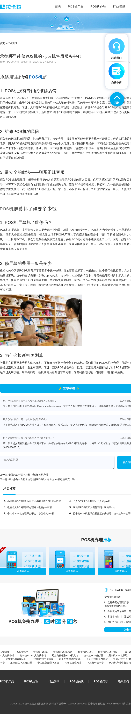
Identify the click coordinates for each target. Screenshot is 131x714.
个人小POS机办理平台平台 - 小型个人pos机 (30, 513)
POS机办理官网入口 (15, 659)
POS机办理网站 (72, 662)
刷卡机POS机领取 (118, 655)
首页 (2, 43)
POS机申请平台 (95, 662)
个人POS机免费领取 (97, 659)
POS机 (36, 77)
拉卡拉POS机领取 (107, 652)
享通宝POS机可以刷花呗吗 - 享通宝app (94, 507)
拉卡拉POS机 (40, 652)
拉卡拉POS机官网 (62, 652)
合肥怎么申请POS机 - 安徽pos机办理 (28, 474)
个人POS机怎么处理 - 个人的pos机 (91, 501)
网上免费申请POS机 (70, 659)
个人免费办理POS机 (48, 662)
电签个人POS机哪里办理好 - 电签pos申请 (29, 507)
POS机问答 (101, 681)
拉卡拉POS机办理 (93, 655)
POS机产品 (7, 681)
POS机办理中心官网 (120, 662)
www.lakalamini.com (50, 406)
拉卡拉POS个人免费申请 (33, 655)
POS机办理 (22, 652)
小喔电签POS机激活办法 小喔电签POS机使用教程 (34, 501)
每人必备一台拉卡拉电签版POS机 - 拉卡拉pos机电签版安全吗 (42, 479)
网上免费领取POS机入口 (65, 655)
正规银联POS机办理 (21, 662)
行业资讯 (12, 43)
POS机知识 (77, 681)
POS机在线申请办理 (43, 659)
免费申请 (116, 82)
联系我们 (123, 681)
